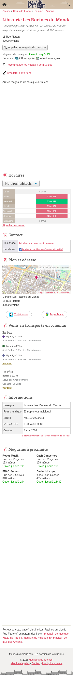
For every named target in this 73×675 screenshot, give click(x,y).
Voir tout (7, 363)
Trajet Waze (21, 314)
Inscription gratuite (52, 663)
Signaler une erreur (13, 225)
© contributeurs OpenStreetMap (54, 267)
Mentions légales (20, 663)
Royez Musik (10, 455)
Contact (36, 663)
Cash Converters (46, 455)
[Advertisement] (36, 127)
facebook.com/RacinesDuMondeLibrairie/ (42, 249)
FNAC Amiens (11, 471)
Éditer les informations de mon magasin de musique (46, 436)
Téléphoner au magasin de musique (36, 243)
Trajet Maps (57, 314)
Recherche (68, 4)
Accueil (4, 4)
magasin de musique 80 (38, 637)
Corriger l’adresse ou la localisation (53, 293)
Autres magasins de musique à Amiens (25, 82)
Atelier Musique (46, 471)
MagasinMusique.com (41, 659)
